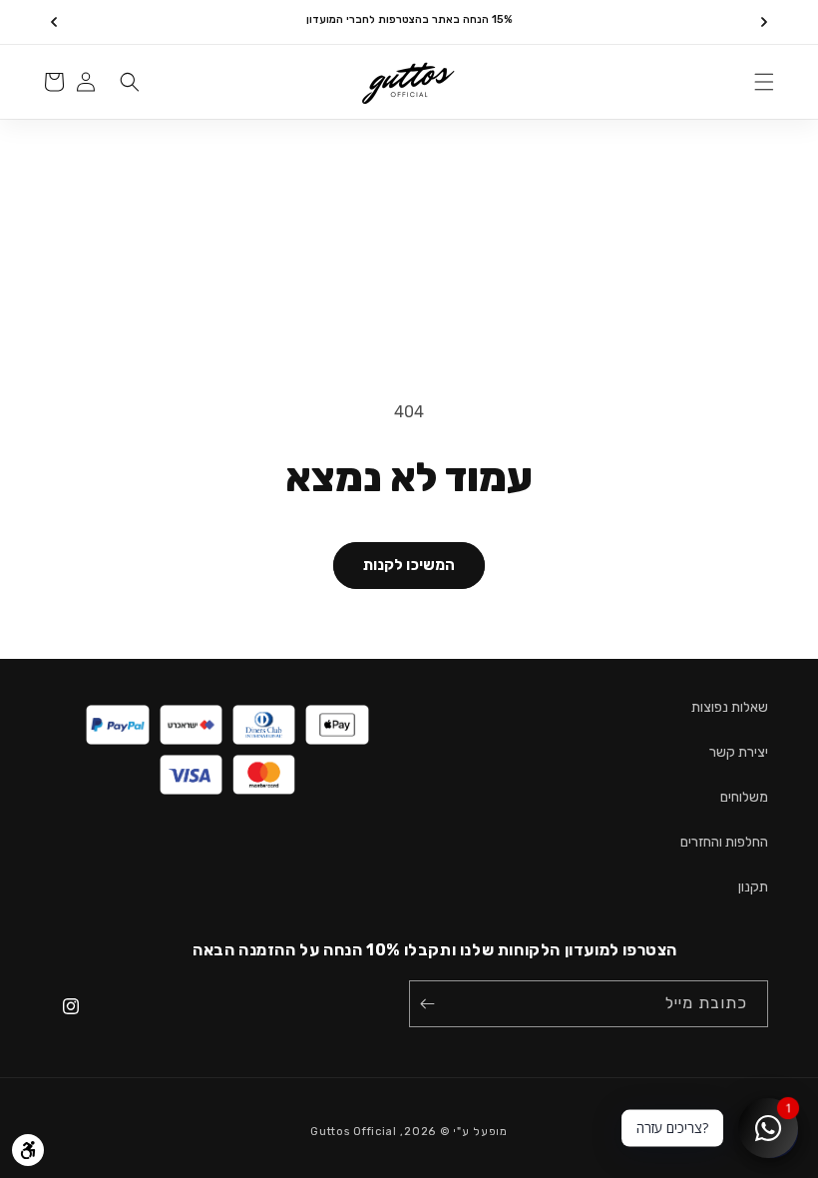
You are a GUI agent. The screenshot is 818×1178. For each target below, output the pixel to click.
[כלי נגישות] (28, 1150)
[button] (764, 82)
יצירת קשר (738, 752)
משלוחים (744, 797)
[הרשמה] (431, 1003)
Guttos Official (353, 1131)
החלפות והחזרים (724, 842)
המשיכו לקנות (409, 565)
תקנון (753, 887)
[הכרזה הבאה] (54, 22)
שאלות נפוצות (729, 707)
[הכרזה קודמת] (764, 22)
